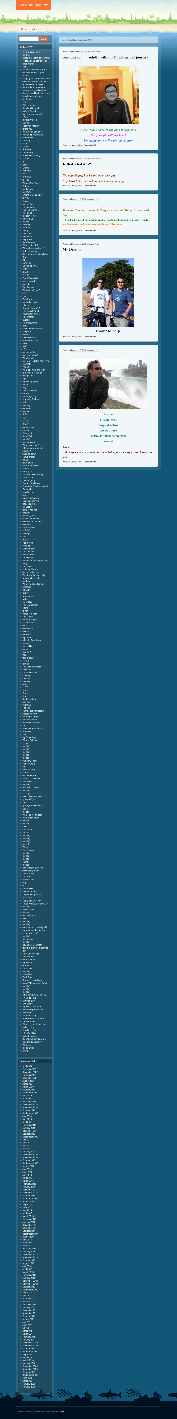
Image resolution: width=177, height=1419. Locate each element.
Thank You (27, 299)
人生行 (25, 539)
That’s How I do (29, 672)
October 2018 (28, 1110)
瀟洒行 (25, 423)
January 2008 (28, 1386)
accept (25, 844)
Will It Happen (29, 105)
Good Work (27, 137)
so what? (26, 363)
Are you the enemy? (31, 155)
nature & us (27, 218)
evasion (26, 524)
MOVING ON (28, 909)
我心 (24, 417)
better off (26, 634)
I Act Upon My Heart (31, 900)
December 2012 (30, 1280)
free (24, 536)
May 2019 (27, 1095)
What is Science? (30, 740)
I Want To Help (29, 997)
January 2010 (28, 1363)
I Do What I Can (29, 1032)
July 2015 (27, 1204)
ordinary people (29, 619)
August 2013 (28, 1263)
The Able (26, 876)
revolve (25, 643)
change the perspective (33, 710)
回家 (24, 101)
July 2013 (27, 1266)
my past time (28, 645)
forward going (28, 480)
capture (26, 430)
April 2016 (27, 1177)
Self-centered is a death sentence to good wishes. (34, 89)
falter (24, 654)
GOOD (25, 965)
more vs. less (28, 769)
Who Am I (26, 227)
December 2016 (30, 1154)
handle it (26, 411)
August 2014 (28, 1236)
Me (23, 766)
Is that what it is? (77, 164)
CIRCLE (26, 54)
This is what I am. (30, 604)
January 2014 (28, 1251)
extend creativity (30, 340)
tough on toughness (31, 894)
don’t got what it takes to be (35, 253)
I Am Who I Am (29, 1021)
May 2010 (27, 1357)
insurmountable (29, 891)
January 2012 (28, 1307)
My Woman (27, 962)
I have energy (28, 456)
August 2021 (28, 1080)
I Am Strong (27, 152)
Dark (24, 256)
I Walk (25, 116)
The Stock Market (30, 310)
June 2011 (27, 1324)
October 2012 (28, 1286)
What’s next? (28, 357)
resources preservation (33, 1009)
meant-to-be (28, 554)
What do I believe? (31, 778)
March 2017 (28, 1148)
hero (24, 164)
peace (25, 648)
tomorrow (26, 566)
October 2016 (28, 1160)
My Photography (30, 381)
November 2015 (30, 1192)
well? (24, 346)
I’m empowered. (30, 322)
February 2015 (29, 1218)
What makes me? (30, 444)
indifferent (27, 829)
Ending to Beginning (32, 194)
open (24, 684)
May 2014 (27, 1239)
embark (26, 334)
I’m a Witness (28, 527)
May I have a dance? (32, 113)
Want (24, 143)
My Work (26, 191)
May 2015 (27, 1210)
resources (27, 1012)
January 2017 (28, 1151)
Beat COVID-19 (29, 119)
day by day (27, 628)
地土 (24, 402)
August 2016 (28, 1166)
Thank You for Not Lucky (33, 575)
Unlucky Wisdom (30, 569)
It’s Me (25, 743)
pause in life (28, 427)
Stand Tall (27, 436)
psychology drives (30, 870)
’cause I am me (29, 503)
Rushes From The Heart (33, 1018)
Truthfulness (28, 286)
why (24, 882)
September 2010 (30, 1351)
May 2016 (27, 1174)
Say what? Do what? (32, 944)
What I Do (27, 1044)
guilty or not (27, 462)
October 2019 (28, 1089)
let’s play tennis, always (33, 796)
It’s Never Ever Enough (33, 474)
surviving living (29, 396)
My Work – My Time (31, 1006)
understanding (29, 352)
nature (25, 808)
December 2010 (30, 1342)
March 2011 (28, 1333)
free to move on (29, 390)
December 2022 (30, 1071)
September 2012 (30, 1289)
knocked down (29, 453)
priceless (26, 586)
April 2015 (27, 1213)
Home (24, 29)
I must (25, 734)
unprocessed (28, 281)
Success (26, 319)
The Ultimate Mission (32, 666)
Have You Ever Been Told (34, 994)
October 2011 (28, 1316)
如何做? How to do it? (32, 805)
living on (26, 545)
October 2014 (28, 1230)
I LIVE (25, 687)
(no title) (26, 439)
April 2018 (27, 1121)
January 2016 (28, 1186)
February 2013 (29, 1274)
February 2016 (29, 1183)
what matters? (29, 595)
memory (26, 405)
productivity (27, 188)
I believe (26, 681)
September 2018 (30, 1113)
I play (24, 268)
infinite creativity (30, 337)
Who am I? (38, 29)
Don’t (24, 66)
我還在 (25, 592)
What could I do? (30, 245)
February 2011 (29, 1336)
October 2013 (28, 1260)
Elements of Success (32, 722)
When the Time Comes (33, 583)
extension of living (30, 500)
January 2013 (28, 1277)
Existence (27, 781)
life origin (26, 793)
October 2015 (28, 1195)
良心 (24, 414)
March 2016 (28, 1180)
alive (24, 343)
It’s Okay (26, 589)
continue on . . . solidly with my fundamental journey (105, 57)
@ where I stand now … (33, 980)
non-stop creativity (31, 441)
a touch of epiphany (31, 640)
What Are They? (30, 1015)
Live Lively (27, 1003)
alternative (27, 236)
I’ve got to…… (29, 331)
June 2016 (27, 1171)
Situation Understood (32, 108)
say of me (26, 262)
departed (26, 408)
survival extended (30, 302)
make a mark (28, 879)
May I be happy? (30, 354)
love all (25, 663)
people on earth (29, 713)
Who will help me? (31, 289)
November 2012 (30, 1283)
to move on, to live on (32, 372)
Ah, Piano (27, 98)
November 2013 (30, 1257)
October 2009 (28, 1371)
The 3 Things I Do (30, 278)
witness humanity (30, 518)
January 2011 (28, 1339)
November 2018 (30, 1107)
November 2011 (30, 1313)
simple (25, 468)
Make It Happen (29, 1035)
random (26, 580)
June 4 (25, 284)
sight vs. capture (30, 250)
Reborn (26, 185)
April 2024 (27, 1066)
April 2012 (27, 1298)
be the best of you (30, 572)
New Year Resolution (32, 328)
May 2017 (27, 1145)
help (24, 494)
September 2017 (30, 1136)
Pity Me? (26, 366)
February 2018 (29, 1124)
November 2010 (30, 1345)
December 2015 (30, 1189)
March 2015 (28, 1216)
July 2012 (27, 1292)
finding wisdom (29, 760)
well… (25, 598)
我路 (24, 292)
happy (25, 384)
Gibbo (61, 1411)
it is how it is (28, 622)
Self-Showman (29, 242)
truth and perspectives (32, 134)
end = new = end (30, 775)
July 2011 (27, 1321)
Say (24, 387)
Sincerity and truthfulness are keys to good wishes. (36, 94)
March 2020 (28, 1086)
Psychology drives (31, 313)
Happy (25, 200)
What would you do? (32, 131)
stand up (26, 675)
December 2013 (30, 1254)
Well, (24, 173)
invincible (26, 704)
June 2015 (27, 1207)
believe (25, 820)
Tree (24, 802)
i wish (25, 832)
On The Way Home (31, 51)
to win (25, 610)
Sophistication (29, 698)
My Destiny (72, 249)
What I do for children (32, 814)
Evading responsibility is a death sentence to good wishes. (34, 72)
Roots (25, 607)
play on (25, 122)
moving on (27, 471)
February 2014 (29, 1248)
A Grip (25, 1050)
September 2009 (30, 1374)
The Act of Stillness (31, 483)
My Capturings (29, 737)
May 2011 (27, 1327)
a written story (28, 1000)
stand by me (28, 491)
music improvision (30, 497)
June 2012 (27, 1295)
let (23, 259)
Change (26, 533)
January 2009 (28, 1383)
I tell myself (27, 542)
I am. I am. (27, 233)
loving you (27, 128)
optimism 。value (30, 787)
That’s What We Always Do (35, 903)
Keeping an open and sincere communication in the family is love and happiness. (36, 81)
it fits (24, 349)
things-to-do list (29, 613)
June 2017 (27, 1142)
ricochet (26, 512)
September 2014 (30, 1233)
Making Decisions (30, 111)
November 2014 (30, 1227)
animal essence (29, 719)
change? (26, 450)
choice (25, 393)
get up (25, 459)
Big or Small (28, 1047)
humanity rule (28, 515)
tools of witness (29, 509)
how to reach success (32, 867)
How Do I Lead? (30, 1030)
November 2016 (30, 1157)
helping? (26, 651)
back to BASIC (29, 959)
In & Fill (25, 158)
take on (25, 304)
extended (26, 170)
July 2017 (27, 1139)
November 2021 (30, 1077)
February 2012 (29, 1304)
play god (26, 701)
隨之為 (25, 197)
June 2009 (27, 1377)
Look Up (26, 140)
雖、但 (25, 274)
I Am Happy (27, 557)
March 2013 (28, 1271)
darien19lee (95, 51)
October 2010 (28, 1348)
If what (25, 146)
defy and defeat (29, 915)
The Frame (27, 616)
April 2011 (27, 1330)
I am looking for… (30, 209)
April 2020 (27, 1083)
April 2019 (27, 1098)
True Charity (28, 316)
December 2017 (30, 1130)
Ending (25, 167)
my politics (27, 601)
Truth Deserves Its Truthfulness (30, 955)
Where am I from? (30, 716)
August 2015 (28, 1201)
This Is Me (27, 968)
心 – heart (27, 897)
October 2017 (28, 1133)
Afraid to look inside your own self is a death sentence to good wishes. (36, 60)
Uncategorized (76, 145)
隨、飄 (25, 179)
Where (25, 846)
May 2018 (27, 1118)
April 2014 (27, 1242)
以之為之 (26, 530)
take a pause (28, 657)
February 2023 (29, 1068)
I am (24, 296)
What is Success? (30, 465)
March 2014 (28, 1245)
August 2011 (28, 1318)
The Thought (28, 849)
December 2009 (30, 1366)
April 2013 (27, 1268)
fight (24, 378)
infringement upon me (32, 447)
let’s (24, 918)
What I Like (27, 477)
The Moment (28, 206)
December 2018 (30, 1104)
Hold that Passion (30, 125)
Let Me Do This (29, 265)
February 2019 (29, 1101)
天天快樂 (26, 149)
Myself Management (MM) (34, 982)
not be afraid (28, 203)
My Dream (27, 506)
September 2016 (30, 1163)
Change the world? (31, 307)
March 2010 (28, 1360)
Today (25, 230)
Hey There (27, 239)
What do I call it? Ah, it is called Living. (33, 1026)
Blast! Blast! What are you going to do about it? (34, 1040)
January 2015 (28, 1221)
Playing (26, 221)
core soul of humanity (32, 521)
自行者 (25, 420)
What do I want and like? (33, 369)
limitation (26, 669)
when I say (27, 731)
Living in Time (29, 548)
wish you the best (30, 577)
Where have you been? (33, 248)
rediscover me (29, 215)
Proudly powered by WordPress (30, 1411)
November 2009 (30, 1368)
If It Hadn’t (27, 212)
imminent (26, 678)
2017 (24, 325)
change (26, 861)
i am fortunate (28, 763)
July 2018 (27, 1116)
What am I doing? (30, 817)
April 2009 (27, 1380)
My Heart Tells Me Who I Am (35, 360)
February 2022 (29, 1074)
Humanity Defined (30, 399)
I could (25, 660)
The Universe (28, 551)
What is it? (27, 433)
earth (24, 625)
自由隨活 (26, 176)
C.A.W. (25, 772)
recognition (27, 375)
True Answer (28, 888)
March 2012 (28, 1301)
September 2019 (30, 1092)
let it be (25, 826)
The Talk (26, 707)
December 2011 (30, 1310)
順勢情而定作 (28, 799)
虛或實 (25, 271)
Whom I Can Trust (30, 182)
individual (27, 974)
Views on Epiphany (33, 4)
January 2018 (28, 1127)
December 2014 (30, 1224)
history (25, 631)
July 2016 (27, 1168)
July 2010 (27, 1354)
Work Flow (27, 977)
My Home (26, 637)
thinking (26, 224)
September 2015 (30, 1198)
